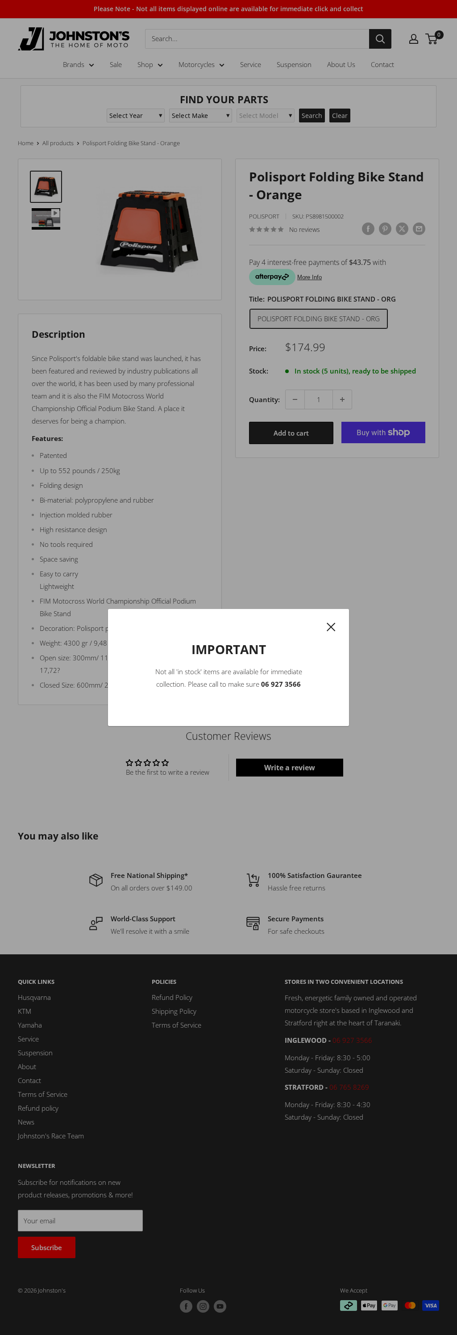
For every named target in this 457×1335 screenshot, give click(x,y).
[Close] (331, 626)
